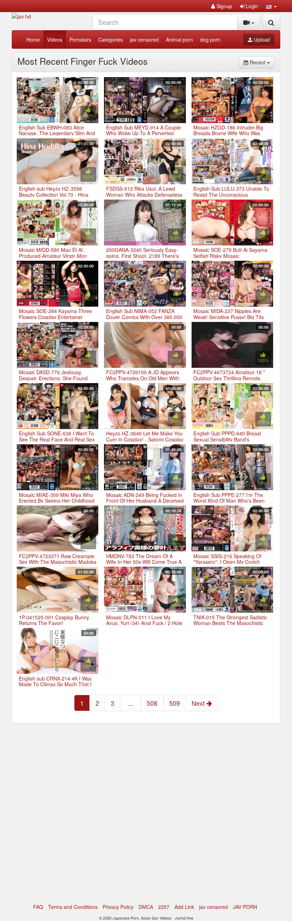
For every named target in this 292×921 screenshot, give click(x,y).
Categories (110, 39)
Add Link (184, 906)
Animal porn (179, 39)
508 (152, 703)
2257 (164, 906)
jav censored (144, 39)
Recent (261, 62)
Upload (261, 39)
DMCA (146, 906)
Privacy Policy (118, 906)
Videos (54, 39)
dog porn (210, 39)
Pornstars (80, 39)
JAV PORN (245, 906)
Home (33, 39)
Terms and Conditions (73, 906)
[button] (271, 6)
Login (251, 6)
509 (174, 703)
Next (199, 703)
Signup (223, 6)
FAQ (38, 906)
